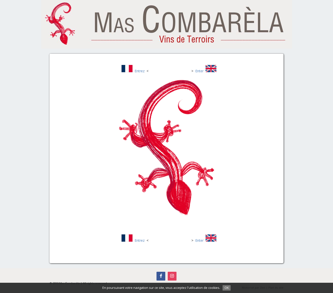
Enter (199, 71)
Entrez (140, 71)
